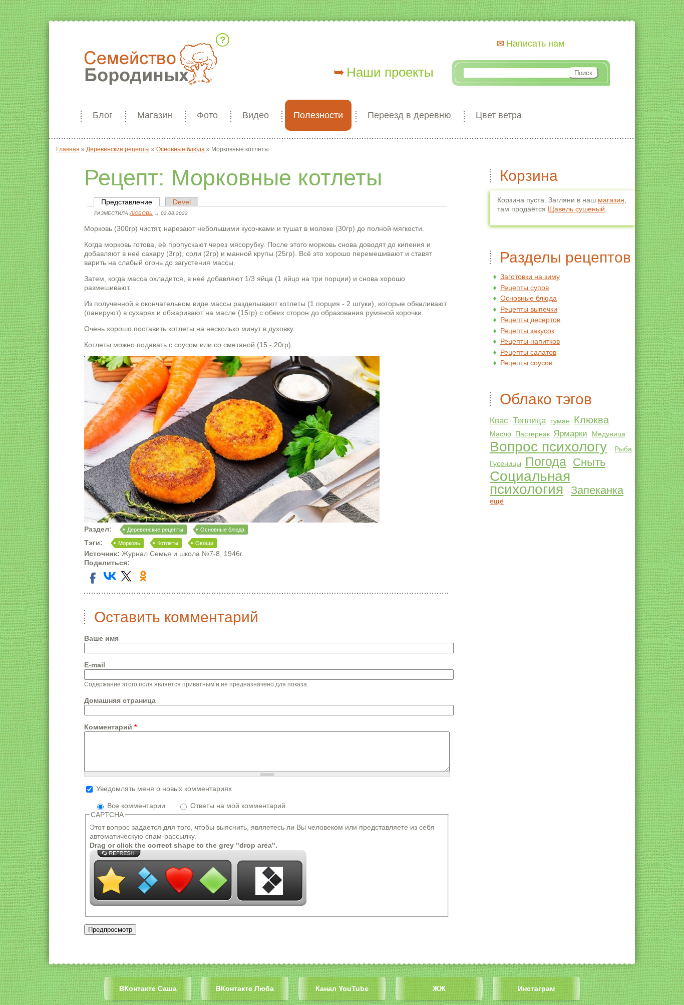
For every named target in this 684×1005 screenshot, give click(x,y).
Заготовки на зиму (530, 277)
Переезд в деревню (409, 115)
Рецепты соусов (526, 363)
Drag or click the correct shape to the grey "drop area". (183, 845)
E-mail (94, 665)
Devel (182, 202)
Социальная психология (530, 482)
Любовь (141, 213)
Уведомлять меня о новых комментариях (164, 789)
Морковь (129, 543)
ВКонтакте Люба (245, 988)
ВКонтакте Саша (148, 988)
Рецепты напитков (530, 341)
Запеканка (597, 490)
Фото (207, 115)
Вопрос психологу (548, 446)
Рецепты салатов (528, 352)
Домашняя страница (120, 700)
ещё (497, 501)
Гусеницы (505, 463)
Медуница (608, 434)
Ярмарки (570, 433)
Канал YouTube (342, 988)
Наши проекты (390, 72)
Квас (499, 420)
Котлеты (167, 543)
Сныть (589, 462)
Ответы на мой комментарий (237, 806)
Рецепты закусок (527, 331)
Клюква (591, 419)
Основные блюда (222, 530)
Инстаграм (536, 988)
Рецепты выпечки (528, 309)
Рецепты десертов (530, 320)
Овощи (204, 543)
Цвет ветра (499, 115)
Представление (130, 202)
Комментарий (110, 727)
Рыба (623, 449)
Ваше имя (101, 638)
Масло (500, 434)
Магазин (154, 115)
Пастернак (532, 434)
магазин (611, 200)
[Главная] (150, 64)
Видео (255, 115)
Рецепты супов (524, 288)
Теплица (529, 420)
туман (560, 421)
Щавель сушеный (576, 209)
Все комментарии (137, 806)
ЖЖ (439, 988)
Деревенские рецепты (155, 530)
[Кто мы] (224, 40)
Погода (545, 461)
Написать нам (535, 43)
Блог (103, 115)
